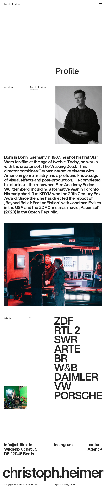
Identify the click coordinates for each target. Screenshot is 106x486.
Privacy (65, 484)
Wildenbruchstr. (19, 449)
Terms (72, 484)
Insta (58, 445)
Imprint (57, 484)
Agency (95, 449)
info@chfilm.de (18, 445)
